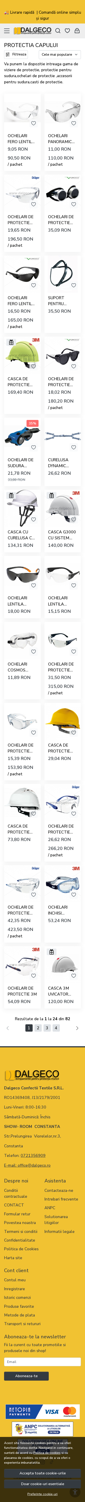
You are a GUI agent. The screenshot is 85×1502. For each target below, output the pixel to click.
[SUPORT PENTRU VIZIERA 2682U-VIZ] (62, 274)
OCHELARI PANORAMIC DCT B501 (60, 139)
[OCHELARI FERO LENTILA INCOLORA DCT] (22, 112)
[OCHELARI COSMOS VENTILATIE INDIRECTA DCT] (22, 640)
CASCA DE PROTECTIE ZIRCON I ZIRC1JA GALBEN (59, 748)
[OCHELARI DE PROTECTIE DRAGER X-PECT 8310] (62, 640)
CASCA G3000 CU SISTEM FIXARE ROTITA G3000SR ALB (62, 535)
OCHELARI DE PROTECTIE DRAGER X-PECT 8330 (21, 910)
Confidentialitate (19, 1240)
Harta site (13, 1258)
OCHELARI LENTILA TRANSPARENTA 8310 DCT (62, 601)
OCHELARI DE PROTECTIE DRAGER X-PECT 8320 (21, 220)
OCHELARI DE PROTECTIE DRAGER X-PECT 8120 (61, 829)
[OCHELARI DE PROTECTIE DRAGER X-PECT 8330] (22, 883)
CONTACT (14, 1205)
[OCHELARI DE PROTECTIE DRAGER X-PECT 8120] (62, 802)
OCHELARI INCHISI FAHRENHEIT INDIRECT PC (60, 910)
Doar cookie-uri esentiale (42, 1483)
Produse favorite (19, 1306)
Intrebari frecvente (61, 1199)
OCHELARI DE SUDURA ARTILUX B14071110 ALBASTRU (21, 463)
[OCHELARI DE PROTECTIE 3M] (22, 964)
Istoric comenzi (17, 1297)
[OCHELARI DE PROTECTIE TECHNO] (62, 193)
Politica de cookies (47, 1452)
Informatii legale (59, 1231)
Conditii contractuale (15, 1193)
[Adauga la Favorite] (33, 123)
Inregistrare (14, 1289)
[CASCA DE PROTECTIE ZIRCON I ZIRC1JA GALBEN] (62, 721)
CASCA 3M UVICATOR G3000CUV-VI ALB (61, 991)
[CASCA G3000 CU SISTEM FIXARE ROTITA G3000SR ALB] (62, 508)
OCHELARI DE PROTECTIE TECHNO (61, 220)
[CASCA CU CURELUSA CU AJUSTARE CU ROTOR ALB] (22, 508)
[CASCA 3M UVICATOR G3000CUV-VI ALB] (62, 964)
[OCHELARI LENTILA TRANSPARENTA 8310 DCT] (62, 574)
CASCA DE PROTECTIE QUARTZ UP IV (22, 829)
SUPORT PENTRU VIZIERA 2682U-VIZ (58, 301)
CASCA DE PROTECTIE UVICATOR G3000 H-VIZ (20, 382)
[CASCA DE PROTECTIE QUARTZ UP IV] (22, 802)
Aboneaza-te (26, 1376)
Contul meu (15, 1280)
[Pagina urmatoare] (77, 1028)
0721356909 (33, 1155)
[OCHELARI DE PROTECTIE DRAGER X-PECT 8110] (22, 721)
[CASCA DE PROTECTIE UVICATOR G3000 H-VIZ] (22, 355)
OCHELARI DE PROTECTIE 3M (22, 991)
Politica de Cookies (21, 1249)
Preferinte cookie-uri (42, 1494)
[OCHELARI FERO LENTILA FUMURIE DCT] (22, 274)
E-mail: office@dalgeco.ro (27, 1165)
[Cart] (77, 31)
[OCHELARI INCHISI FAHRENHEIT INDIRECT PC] (62, 883)
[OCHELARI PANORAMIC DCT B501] (62, 112)
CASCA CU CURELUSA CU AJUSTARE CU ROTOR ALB (21, 535)
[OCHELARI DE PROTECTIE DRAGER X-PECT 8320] (22, 193)
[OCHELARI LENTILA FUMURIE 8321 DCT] (22, 574)
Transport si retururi (22, 1323)
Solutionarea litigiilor (56, 1219)
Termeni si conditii (20, 1231)
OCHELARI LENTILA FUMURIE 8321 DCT (22, 601)
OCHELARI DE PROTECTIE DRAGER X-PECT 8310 (61, 667)
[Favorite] (67, 31)
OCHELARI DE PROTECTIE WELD (61, 382)
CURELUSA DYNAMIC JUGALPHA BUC (58, 463)
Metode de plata (19, 1315)
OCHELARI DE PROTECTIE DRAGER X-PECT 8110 (21, 748)
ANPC (49, 1208)
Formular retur (17, 1214)
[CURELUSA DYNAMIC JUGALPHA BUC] (62, 436)
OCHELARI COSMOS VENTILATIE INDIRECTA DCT (19, 667)
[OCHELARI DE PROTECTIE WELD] (62, 355)
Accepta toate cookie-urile (42, 1473)
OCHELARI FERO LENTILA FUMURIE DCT (21, 301)
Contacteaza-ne (58, 1190)
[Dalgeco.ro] (32, 31)
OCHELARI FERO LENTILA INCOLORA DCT (21, 139)
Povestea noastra (20, 1222)
